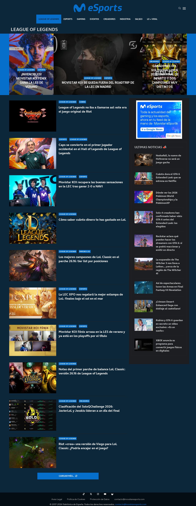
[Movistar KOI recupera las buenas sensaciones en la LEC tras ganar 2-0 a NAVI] (32, 190)
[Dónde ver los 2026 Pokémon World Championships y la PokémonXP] (143, 197)
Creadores (109, 19)
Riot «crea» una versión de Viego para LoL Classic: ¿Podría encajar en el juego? (88, 446)
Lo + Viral (152, 19)
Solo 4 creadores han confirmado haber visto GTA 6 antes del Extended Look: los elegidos (169, 219)
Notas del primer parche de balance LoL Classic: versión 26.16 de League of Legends (92, 371)
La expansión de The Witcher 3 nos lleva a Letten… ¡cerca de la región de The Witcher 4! (168, 266)
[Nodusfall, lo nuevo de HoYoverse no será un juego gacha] (143, 160)
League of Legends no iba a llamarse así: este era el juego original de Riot (93, 109)
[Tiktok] (84, 494)
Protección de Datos (99, 499)
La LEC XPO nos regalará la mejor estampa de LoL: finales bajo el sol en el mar (91, 296)
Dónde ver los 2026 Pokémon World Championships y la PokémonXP (166, 198)
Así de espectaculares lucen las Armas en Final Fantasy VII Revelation (169, 286)
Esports (68, 19)
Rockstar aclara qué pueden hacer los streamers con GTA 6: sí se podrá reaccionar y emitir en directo (169, 243)
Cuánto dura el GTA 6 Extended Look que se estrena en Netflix (168, 177)
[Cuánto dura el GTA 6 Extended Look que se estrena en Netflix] (143, 178)
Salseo (138, 19)
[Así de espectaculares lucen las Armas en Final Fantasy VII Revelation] (143, 287)
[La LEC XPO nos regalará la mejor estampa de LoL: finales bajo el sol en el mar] (32, 303)
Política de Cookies (76, 499)
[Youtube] (105, 494)
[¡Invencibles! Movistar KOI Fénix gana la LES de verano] (31, 64)
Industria (125, 19)
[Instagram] (98, 494)
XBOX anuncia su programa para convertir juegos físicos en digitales (169, 345)
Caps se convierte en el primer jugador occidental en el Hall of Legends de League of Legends (90, 149)
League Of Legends (49, 19)
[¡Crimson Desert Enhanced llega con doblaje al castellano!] (143, 306)
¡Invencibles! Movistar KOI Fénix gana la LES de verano (31, 80)
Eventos (94, 19)
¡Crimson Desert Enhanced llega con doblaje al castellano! (168, 305)
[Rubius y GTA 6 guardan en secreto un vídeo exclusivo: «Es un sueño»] (143, 324)
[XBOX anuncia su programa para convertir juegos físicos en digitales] (143, 345)
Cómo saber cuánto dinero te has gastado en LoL (92, 219)
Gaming (81, 19)
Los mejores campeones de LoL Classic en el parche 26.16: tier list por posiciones (89, 259)
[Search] (179, 8)
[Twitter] (91, 494)
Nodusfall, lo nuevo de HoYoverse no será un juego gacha (168, 159)
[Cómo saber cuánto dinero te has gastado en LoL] (32, 228)
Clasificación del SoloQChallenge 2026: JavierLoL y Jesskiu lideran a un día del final (89, 408)
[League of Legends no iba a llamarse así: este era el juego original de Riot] (32, 116)
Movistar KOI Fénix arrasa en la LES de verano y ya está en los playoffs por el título (92, 334)
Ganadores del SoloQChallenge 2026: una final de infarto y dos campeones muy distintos (165, 76)
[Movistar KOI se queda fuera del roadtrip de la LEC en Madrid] (98, 64)
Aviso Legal (56, 499)
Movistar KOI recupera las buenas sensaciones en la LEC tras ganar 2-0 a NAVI (91, 184)
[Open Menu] (184, 8)
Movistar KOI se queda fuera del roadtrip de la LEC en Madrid (98, 85)
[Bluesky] (112, 494)
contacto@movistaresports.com (129, 499)
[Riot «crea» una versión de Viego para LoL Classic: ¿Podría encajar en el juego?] (32, 452)
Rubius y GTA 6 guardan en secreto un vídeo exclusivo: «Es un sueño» (169, 325)
